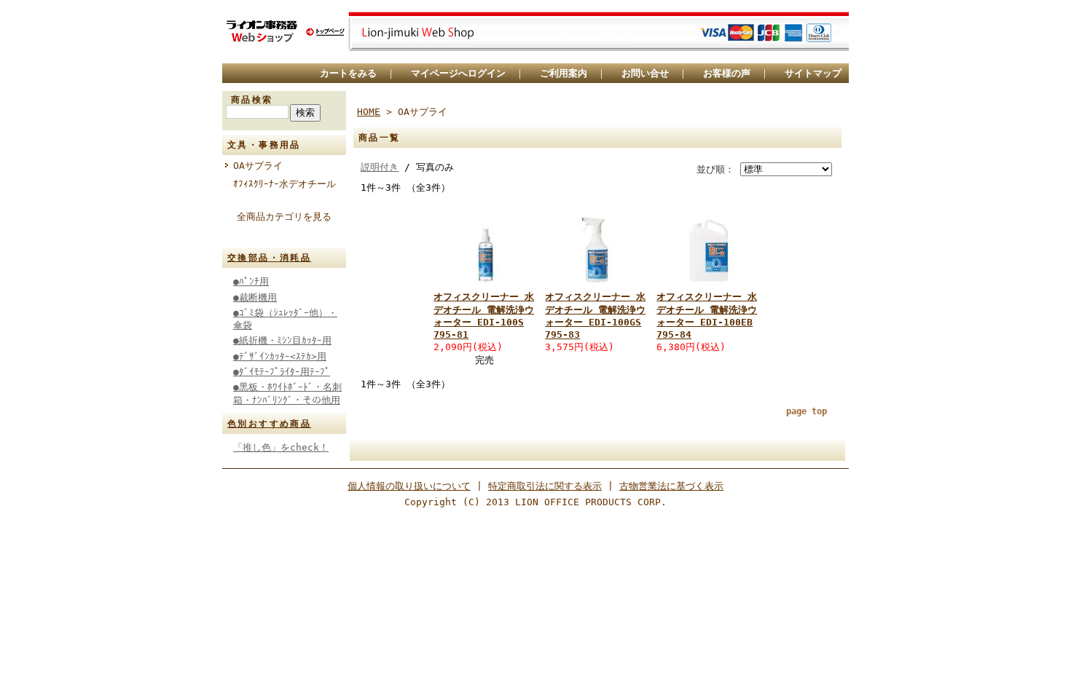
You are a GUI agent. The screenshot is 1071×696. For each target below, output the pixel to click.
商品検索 (252, 100)
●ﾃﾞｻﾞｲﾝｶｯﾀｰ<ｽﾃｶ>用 (279, 356)
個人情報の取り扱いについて (409, 486)
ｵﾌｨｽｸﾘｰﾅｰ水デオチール (284, 183)
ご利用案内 (563, 73)
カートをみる (348, 73)
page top (806, 411)
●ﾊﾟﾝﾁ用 (251, 281)
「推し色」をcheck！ (281, 447)
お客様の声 (726, 73)
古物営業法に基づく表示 (671, 486)
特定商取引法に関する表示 (545, 486)
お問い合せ (645, 73)
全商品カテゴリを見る (284, 216)
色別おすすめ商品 (269, 424)
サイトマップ (813, 73)
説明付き (380, 167)
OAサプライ (258, 165)
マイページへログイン (458, 73)
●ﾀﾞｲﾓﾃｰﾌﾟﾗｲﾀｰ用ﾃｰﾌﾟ (281, 371)
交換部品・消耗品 (269, 258)
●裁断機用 (255, 297)
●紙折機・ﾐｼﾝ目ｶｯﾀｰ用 (282, 340)
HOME (368, 111)
